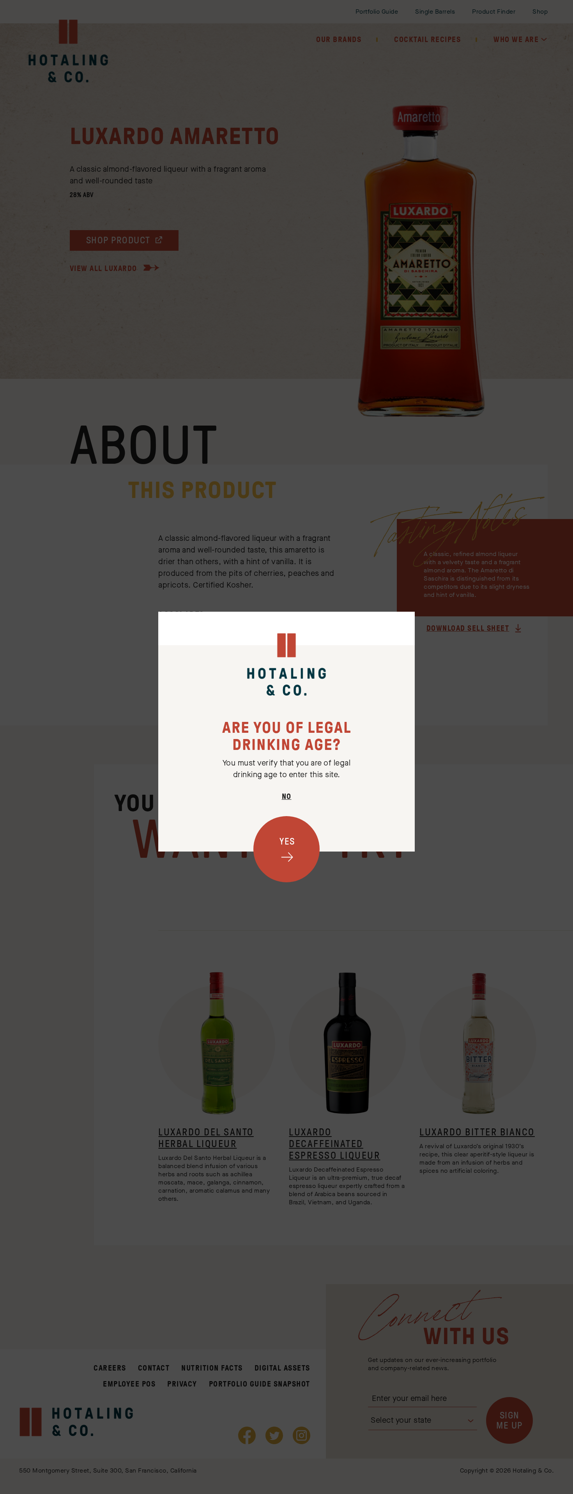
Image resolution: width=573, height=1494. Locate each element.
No (287, 796)
